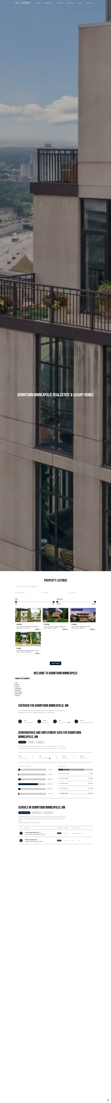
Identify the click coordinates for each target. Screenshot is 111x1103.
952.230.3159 (89, 3)
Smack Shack (18, 688)
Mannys (17, 686)
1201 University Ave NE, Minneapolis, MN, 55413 (35, 834)
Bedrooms (72, 592)
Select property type (20, 592)
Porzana (17, 684)
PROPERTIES (38, 3)
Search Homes (55, 663)
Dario (16, 682)
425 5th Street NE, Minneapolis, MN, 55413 (34, 841)
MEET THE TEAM (69, 3)
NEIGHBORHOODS (48, 3)
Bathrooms (45, 592)
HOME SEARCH (59, 3)
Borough (17, 695)
